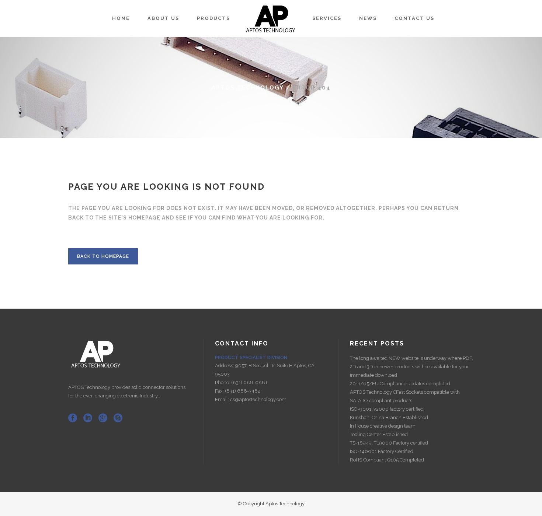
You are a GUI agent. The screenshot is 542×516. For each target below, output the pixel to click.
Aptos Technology (248, 87)
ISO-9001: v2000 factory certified (387, 409)
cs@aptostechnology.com (258, 399)
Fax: (220, 391)
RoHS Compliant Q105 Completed (387, 460)
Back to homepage (103, 256)
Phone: (223, 382)
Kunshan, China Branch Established (389, 417)
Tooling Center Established (379, 434)
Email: (222, 399)
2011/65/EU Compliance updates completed (400, 383)
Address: (225, 365)
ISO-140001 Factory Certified (381, 451)
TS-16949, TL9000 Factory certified (389, 443)
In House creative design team (383, 426)
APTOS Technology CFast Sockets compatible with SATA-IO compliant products (405, 396)
